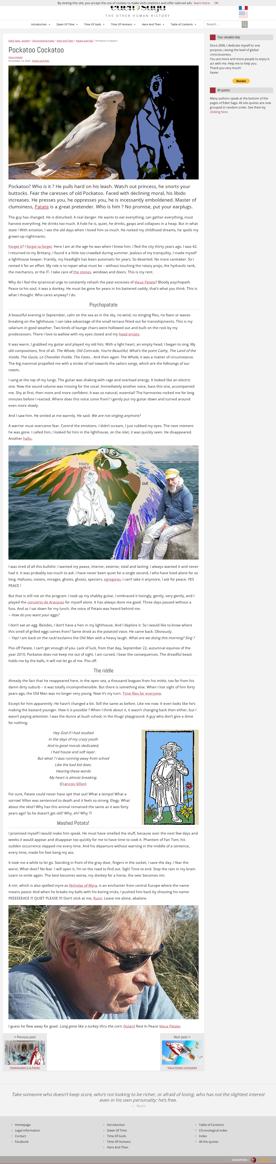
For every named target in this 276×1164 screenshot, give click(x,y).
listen (129, 1026)
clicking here (219, 112)
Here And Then (151, 24)
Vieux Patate (15, 57)
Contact (20, 1136)
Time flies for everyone (142, 693)
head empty (129, 334)
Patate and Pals (40, 61)
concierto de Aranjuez (45, 602)
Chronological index (213, 1130)
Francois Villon (73, 783)
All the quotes (209, 1142)
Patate (42, 206)
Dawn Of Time (65, 24)
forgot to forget (39, 246)
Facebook (22, 1142)
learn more (202, 3)
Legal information (27, 1130)
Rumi (97, 898)
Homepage (23, 1125)
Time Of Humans (121, 24)
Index (203, 1136)
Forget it (15, 246)
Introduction (39, 24)
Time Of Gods (92, 24)
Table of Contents (182, 24)
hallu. (27, 438)
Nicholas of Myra (83, 885)
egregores (112, 579)
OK (216, 3)
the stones (82, 272)
